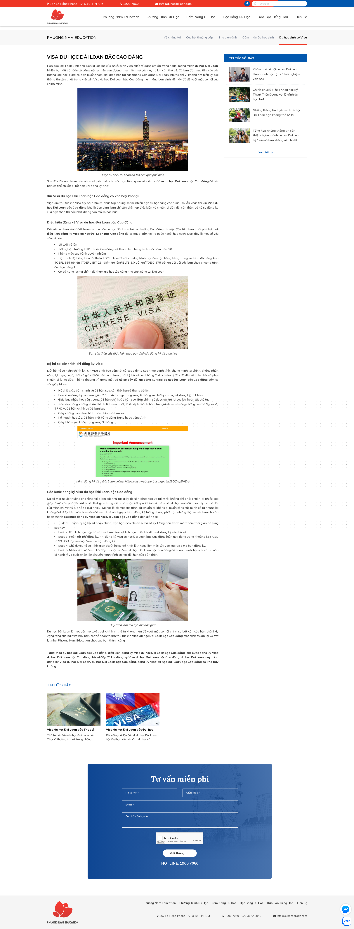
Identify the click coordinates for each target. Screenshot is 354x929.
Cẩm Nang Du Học (200, 17)
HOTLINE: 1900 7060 (179, 863)
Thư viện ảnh (227, 37)
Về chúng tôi (172, 37)
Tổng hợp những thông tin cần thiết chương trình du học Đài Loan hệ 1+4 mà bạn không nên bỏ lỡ (276, 135)
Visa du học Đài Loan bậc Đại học (129, 729)
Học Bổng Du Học (236, 17)
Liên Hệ (301, 17)
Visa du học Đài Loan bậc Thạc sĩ (70, 729)
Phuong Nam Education (121, 17)
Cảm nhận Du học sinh (258, 37)
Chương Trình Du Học (163, 17)
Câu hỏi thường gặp (199, 37)
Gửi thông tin (179, 853)
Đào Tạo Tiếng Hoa (273, 17)
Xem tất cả (265, 152)
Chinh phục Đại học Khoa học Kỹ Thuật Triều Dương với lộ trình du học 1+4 (275, 94)
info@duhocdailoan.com (175, 4)
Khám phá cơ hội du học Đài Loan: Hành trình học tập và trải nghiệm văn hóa (276, 74)
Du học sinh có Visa (293, 37)
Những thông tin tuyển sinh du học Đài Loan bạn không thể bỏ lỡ (277, 112)
